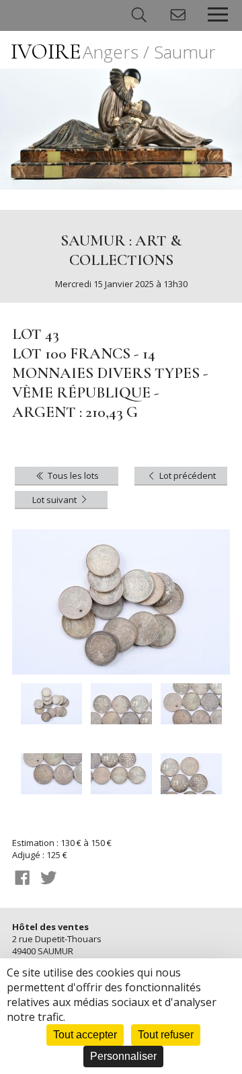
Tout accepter (85, 1034)
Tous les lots (72, 475)
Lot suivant (55, 500)
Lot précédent (186, 475)
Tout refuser (166, 1034)
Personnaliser (123, 1056)
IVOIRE (113, 51)
